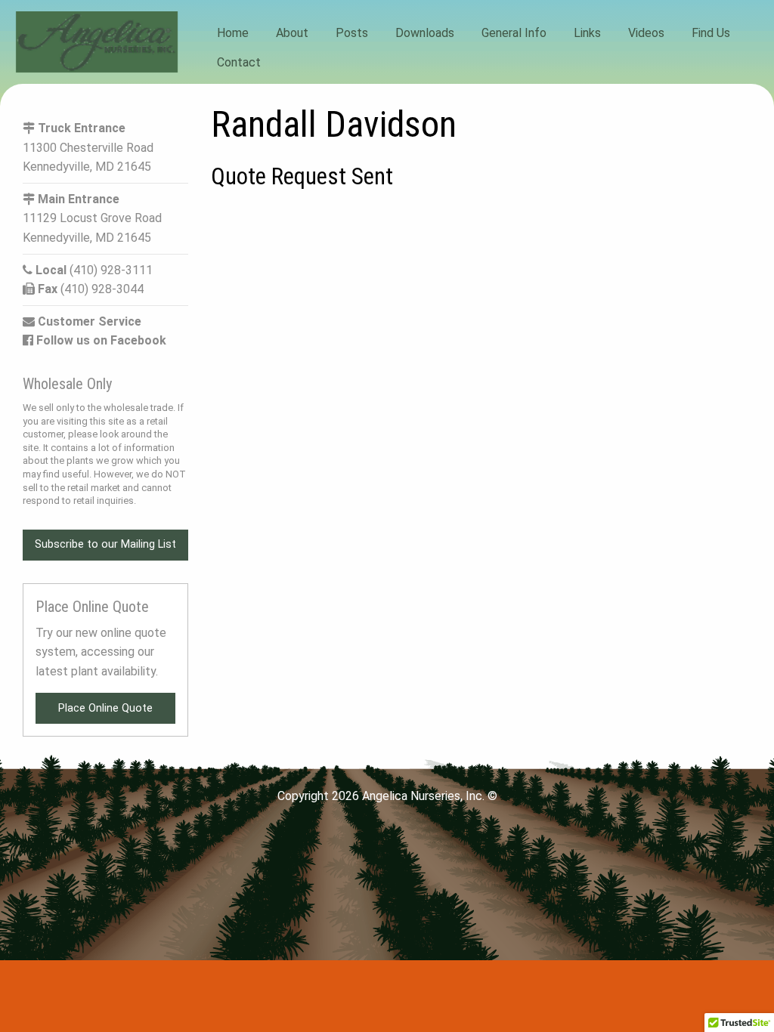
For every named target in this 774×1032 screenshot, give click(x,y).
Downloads (424, 33)
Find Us (711, 33)
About (292, 33)
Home (233, 33)
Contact (239, 61)
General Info (513, 33)
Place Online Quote (105, 708)
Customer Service (88, 321)
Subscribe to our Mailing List (105, 544)
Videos (646, 33)
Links (587, 33)
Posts (352, 33)
